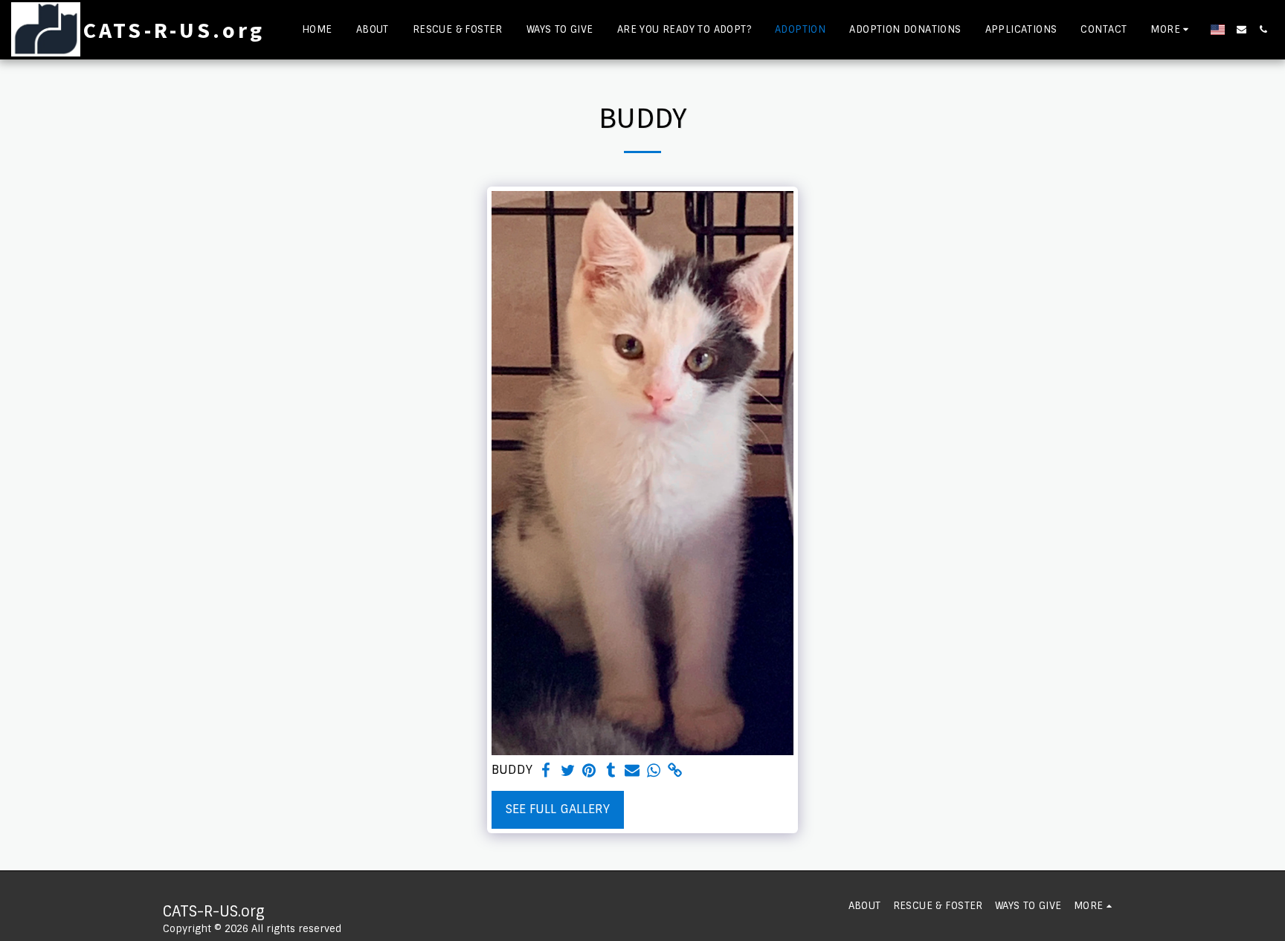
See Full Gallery (558, 809)
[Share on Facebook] (546, 771)
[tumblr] (611, 771)
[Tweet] (568, 771)
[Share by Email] (632, 771)
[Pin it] (589, 771)
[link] (675, 771)
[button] (1241, 29)
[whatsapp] (654, 771)
